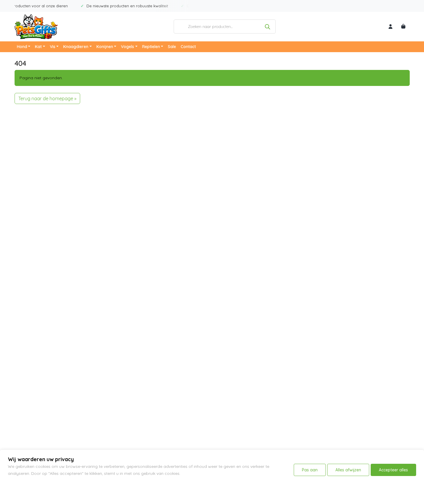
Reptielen (151, 46)
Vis (52, 46)
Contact (188, 46)
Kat (38, 46)
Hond (22, 46)
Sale (172, 46)
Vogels (127, 46)
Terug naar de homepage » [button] (47, 98)
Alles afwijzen (348, 470)
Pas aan (310, 470)
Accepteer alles (393, 470)
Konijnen (104, 46)
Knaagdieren (75, 46)
